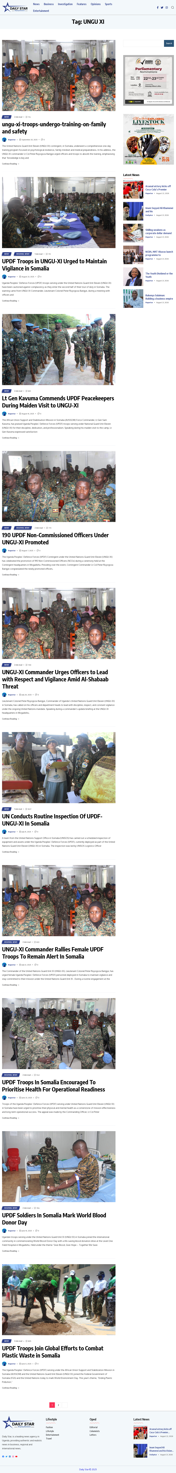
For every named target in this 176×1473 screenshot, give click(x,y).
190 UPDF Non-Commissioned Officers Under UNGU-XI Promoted (55, 538)
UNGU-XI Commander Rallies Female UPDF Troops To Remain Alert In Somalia (53, 953)
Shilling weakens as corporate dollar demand (158, 231)
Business (49, 4)
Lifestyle (50, 1431)
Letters (93, 1434)
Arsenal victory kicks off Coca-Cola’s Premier (158, 188)
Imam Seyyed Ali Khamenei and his (159, 209)
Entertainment (41, 10)
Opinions (96, 4)
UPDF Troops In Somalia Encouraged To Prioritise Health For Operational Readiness (53, 1085)
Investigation (65, 4)
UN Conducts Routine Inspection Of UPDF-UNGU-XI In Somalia (52, 819)
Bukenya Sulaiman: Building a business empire (159, 297)
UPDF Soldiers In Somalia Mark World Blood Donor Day (54, 1218)
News (36, 4)
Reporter (12, 140)
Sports (108, 4)
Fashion (49, 1427)
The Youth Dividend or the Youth (159, 275)
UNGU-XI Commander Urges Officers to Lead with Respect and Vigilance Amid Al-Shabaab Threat (55, 679)
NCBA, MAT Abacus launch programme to (159, 253)
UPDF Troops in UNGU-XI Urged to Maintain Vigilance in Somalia (54, 264)
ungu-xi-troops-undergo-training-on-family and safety (54, 127)
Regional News (23, 254)
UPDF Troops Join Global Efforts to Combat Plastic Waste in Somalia (52, 1351)
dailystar (149, 215)
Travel (49, 1438)
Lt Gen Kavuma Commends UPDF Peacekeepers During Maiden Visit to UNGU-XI (58, 401)
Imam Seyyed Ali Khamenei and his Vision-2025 (161, 1449)
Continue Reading (9, 164)
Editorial (93, 1427)
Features (81, 4)
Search (169, 43)
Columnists (95, 1431)
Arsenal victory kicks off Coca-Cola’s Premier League (160, 1431)
